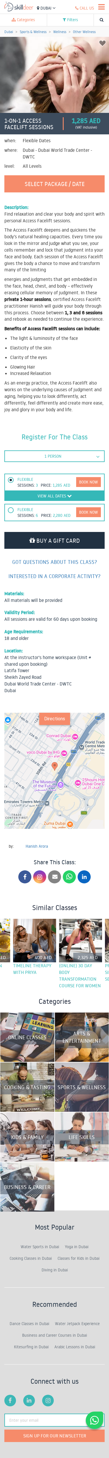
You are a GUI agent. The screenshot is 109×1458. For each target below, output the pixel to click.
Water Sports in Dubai (40, 1246)
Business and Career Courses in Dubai (54, 1335)
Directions (54, 718)
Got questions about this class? (54, 561)
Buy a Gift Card (57, 540)
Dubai (46, 8)
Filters (72, 19)
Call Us (86, 8)
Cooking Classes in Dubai (31, 1258)
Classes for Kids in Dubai (78, 1258)
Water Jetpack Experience (77, 1323)
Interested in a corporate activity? (54, 576)
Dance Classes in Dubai (29, 1323)
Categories (25, 19)
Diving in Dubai (55, 1270)
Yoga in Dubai (76, 1246)
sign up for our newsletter (54, 1436)
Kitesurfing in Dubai (31, 1346)
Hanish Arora (37, 846)
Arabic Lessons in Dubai (74, 1346)
